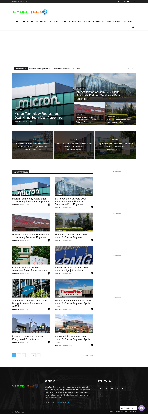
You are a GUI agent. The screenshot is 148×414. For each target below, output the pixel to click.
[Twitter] (131, 1)
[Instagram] (121, 1)
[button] (133, 27)
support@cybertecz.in (61, 402)
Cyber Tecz (15, 204)
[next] (132, 68)
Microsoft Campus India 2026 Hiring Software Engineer (71, 236)
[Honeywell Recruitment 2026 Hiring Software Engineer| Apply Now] (74, 323)
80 (33, 355)
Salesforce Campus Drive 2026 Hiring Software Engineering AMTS (29, 303)
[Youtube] (134, 1)
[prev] (128, 68)
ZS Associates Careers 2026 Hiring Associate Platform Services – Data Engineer (70, 201)
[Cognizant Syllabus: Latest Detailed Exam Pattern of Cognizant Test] (32, 145)
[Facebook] (118, 1)
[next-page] (38, 355)
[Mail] (124, 1)
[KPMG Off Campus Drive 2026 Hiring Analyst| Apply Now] (74, 255)
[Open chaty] (141, 408)
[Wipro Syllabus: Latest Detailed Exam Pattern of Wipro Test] (115, 145)
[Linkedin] (112, 388)
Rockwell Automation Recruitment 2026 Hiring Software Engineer (31, 236)
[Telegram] (128, 1)
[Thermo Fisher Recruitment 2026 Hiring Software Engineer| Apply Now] (74, 288)
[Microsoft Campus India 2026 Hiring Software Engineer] (120, 113)
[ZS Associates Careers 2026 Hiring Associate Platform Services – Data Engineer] (105, 87)
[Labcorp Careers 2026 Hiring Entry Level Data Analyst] (31, 323)
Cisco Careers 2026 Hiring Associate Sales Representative (30, 269)
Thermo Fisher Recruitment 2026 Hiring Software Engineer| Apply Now (73, 303)
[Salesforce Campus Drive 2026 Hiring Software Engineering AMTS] (31, 288)
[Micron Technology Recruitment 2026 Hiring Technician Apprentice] (43, 99)
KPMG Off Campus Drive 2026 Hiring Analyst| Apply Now (71, 269)
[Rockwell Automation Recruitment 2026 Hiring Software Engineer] (89, 113)
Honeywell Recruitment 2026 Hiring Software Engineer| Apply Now (72, 339)
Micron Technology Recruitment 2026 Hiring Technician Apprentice (54, 68)
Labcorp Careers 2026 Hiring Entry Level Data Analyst (28, 338)
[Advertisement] (91, 11)
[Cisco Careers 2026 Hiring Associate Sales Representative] (31, 255)
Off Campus (19, 110)
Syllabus (33, 139)
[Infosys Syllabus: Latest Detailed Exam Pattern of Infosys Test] (74, 145)
